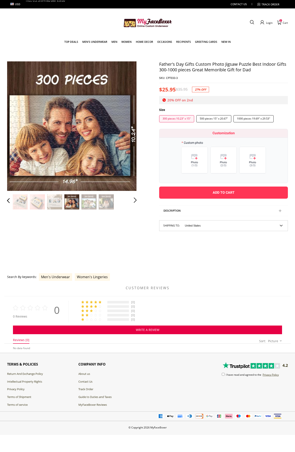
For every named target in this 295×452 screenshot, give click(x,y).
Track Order (270, 4)
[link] (71, 41)
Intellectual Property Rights (24, 381)
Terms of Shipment (19, 397)
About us (84, 374)
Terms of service (17, 405)
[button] (252, 22)
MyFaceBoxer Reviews (92, 405)
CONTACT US (239, 4)
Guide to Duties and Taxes (95, 397)
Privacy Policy (16, 389)
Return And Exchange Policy (25, 374)
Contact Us (85, 381)
